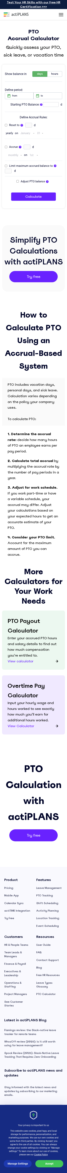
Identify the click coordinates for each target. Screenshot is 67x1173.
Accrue (13, 147)
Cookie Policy (41, 1154)
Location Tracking (47, 918)
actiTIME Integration (17, 910)
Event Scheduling (47, 926)
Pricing (8, 888)
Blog (39, 967)
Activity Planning (47, 910)
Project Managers (15, 994)
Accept (49, 1163)
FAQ (39, 952)
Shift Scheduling (47, 903)
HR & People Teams (16, 945)
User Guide (43, 945)
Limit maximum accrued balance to (31, 166)
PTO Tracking (44, 895)
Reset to (14, 125)
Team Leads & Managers (13, 954)
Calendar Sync (14, 903)
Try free (33, 276)
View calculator (21, 661)
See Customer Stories (13, 1003)
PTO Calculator (46, 994)
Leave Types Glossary (44, 984)
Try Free (9, 918)
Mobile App (11, 895)
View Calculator (21, 726)
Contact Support (47, 960)
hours (54, 73)
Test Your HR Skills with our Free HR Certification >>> (33, 4)
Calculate (33, 196)
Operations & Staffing (13, 984)
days (40, 73)
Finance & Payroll (15, 963)
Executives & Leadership (12, 973)
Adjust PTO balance (33, 181)
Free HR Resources (48, 975)
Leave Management (49, 888)
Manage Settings (18, 1163)
